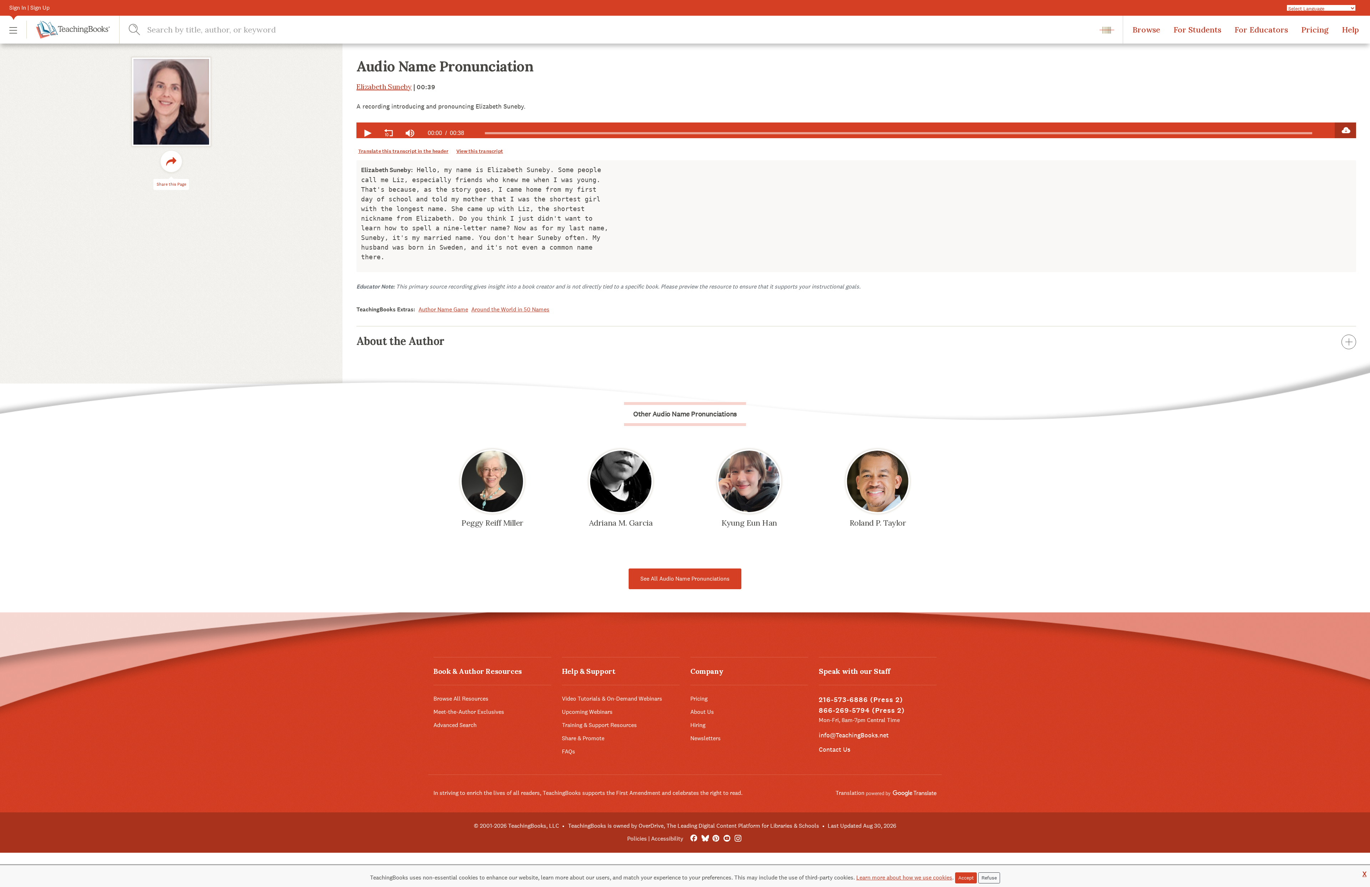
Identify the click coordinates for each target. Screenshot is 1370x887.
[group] (410, 133)
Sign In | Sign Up (29, 7)
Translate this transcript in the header (403, 151)
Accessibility (667, 838)
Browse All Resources (460, 698)
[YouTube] (727, 838)
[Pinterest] (716, 838)
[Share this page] (171, 161)
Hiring (697, 725)
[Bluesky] (705, 838)
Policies (637, 838)
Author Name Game (443, 309)
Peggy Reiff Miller (492, 523)
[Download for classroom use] (1345, 130)
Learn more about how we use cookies (904, 877)
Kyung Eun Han (749, 523)
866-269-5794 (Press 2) (862, 710)
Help (1350, 30)
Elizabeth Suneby (384, 86)
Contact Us (834, 749)
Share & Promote (583, 738)
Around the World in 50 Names (510, 309)
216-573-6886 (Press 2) (861, 700)
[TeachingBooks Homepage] (68, 30)
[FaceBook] (694, 838)
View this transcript (479, 151)
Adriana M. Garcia (621, 523)
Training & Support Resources (599, 725)
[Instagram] (738, 838)
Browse (1146, 30)
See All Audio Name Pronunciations (685, 578)
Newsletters (705, 738)
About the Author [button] (400, 341)
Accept (966, 878)
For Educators (1261, 30)
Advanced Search (455, 725)
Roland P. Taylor (877, 523)
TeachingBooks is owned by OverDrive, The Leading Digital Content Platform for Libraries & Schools (693, 826)
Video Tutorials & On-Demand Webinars (612, 698)
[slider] (898, 133)
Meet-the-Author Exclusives (468, 712)
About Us (702, 712)
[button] (13, 30)
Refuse (989, 878)
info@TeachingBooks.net (854, 735)
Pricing (1315, 30)
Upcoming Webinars (587, 712)
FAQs (568, 751)
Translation (851, 793)
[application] (845, 130)
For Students (1197, 30)
